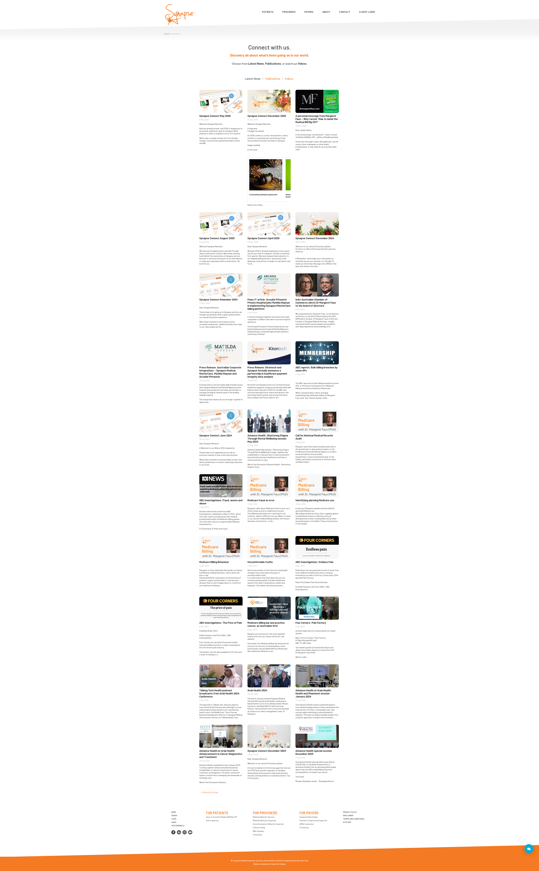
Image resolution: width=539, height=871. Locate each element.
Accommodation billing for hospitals (268, 824)
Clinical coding (259, 827)
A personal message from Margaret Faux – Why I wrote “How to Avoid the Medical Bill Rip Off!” (316, 119)
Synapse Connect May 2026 (215, 115)
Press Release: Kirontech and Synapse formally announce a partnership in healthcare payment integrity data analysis (267, 372)
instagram (184, 832)
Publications (272, 78)
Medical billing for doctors (264, 817)
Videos (289, 78)
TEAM (173, 819)
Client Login (367, 11)
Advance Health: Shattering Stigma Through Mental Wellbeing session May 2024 (267, 438)
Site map (347, 822)
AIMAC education (306, 824)
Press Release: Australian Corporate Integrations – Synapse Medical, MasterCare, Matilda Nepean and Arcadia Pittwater (220, 372)
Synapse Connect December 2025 (266, 115)
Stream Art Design (278, 864)
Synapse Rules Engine (308, 817)
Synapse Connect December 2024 (314, 238)
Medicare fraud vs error (260, 500)
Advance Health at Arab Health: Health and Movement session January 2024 (313, 693)
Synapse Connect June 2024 (215, 435)
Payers (308, 11)
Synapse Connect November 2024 (218, 299)
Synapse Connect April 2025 (263, 238)
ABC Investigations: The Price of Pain (220, 622)
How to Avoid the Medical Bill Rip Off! (221, 817)
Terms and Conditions (353, 819)
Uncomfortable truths (260, 562)
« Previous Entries (209, 792)
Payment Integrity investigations (313, 820)
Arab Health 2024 (257, 690)
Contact (344, 11)
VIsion (174, 815)
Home (166, 34)
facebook (173, 832)
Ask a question (212, 820)
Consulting (257, 834)
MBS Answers (258, 831)
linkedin (179, 832)
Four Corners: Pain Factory (310, 622)
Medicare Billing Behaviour (214, 562)
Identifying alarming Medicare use (314, 500)
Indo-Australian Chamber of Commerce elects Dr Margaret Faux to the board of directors (315, 302)
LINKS (173, 822)
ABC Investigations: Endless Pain (314, 562)
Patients (267, 11)
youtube (190, 832)
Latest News (253, 78)
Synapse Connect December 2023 (266, 750)
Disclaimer (348, 815)
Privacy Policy (350, 812)
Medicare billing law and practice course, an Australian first (266, 624)
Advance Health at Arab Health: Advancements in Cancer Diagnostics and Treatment (220, 753)
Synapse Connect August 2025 (217, 238)
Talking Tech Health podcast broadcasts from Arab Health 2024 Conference (219, 693)
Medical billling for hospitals (264, 820)
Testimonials (177, 825)
